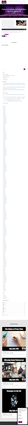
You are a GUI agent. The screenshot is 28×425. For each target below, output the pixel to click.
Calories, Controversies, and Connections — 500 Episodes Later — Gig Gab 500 (15, 98)
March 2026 (4, 114)
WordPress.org (4, 298)
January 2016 (4, 276)
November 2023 (5, 151)
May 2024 (4, 143)
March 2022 (4, 178)
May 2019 (4, 223)
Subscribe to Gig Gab (11, 1)
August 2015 (4, 282)
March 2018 (4, 241)
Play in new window (7, 31)
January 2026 (4, 117)
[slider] (25, 29)
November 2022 (5, 167)
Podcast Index (14, 32)
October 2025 (4, 121)
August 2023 (4, 155)
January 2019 (4, 228)
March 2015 (4, 289)
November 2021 (5, 183)
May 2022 (4, 175)
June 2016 (4, 269)
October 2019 (4, 216)
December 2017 (5, 245)
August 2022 (4, 171)
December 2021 (5, 182)
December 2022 (5, 166)
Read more (4, 355)
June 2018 (4, 237)
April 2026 (4, 113)
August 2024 (4, 139)
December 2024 (5, 134)
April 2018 (4, 240)
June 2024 (4, 142)
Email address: (20, 418)
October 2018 (4, 232)
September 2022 (5, 170)
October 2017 (4, 248)
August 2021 (4, 187)
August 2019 (4, 219)
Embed (22, 31)
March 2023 (4, 162)
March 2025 (4, 130)
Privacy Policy (4, 78)
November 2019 (5, 215)
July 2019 (4, 220)
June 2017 (4, 253)
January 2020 (4, 212)
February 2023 (4, 163)
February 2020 (4, 211)
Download (11, 31)
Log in (3, 294)
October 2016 (4, 264)
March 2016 (4, 273)
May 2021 (4, 191)
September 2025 (5, 122)
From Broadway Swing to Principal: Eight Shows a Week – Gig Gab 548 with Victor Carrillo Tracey (14, 83)
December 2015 (5, 277)
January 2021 (4, 196)
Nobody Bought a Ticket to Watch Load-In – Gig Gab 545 (9, 88)
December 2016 (5, 261)
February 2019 (4, 227)
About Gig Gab (23, 1)
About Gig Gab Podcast (5, 74)
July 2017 (4, 252)
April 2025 (4, 129)
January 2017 (4, 260)
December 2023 (5, 150)
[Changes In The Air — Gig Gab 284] (14, 400)
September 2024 (5, 138)
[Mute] (23, 29)
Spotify (11, 32)
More (19, 32)
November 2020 (5, 199)
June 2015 (4, 285)
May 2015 (4, 286)
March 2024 (4, 146)
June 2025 (4, 126)
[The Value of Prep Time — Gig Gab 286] (14, 338)
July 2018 (4, 236)
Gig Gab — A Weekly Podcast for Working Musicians (9, 75)
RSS (17, 32)
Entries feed (4, 295)
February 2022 (4, 179)
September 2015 (5, 281)
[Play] (2, 29)
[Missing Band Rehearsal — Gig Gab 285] (14, 369)
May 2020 (4, 207)
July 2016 (4, 268)
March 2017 (4, 257)
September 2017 (5, 249)
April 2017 (4, 256)
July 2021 (4, 188)
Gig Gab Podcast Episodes (18, 1)
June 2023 (4, 158)
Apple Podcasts (7, 32)
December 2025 (5, 118)
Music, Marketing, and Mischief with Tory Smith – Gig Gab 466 (13, 99)
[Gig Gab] (4, 2)
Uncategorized (6, 34)
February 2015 (4, 290)
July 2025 (4, 125)
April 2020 (4, 208)
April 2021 (4, 192)
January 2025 (4, 133)
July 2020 (4, 204)
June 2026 (4, 110)
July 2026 (4, 109)
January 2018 (4, 244)
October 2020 (4, 200)
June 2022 (4, 174)
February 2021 (4, 195)
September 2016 (5, 265)
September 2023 (5, 154)
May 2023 (4, 159)
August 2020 (4, 203)
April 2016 (4, 272)
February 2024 (4, 147)
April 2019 (4, 224)
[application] (14, 29)
